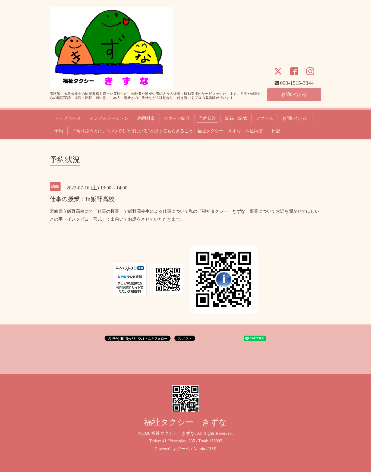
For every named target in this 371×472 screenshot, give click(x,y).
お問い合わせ (294, 94)
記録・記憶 (236, 118)
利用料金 (146, 118)
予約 (58, 131)
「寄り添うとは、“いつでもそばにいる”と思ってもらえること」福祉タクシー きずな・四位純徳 (167, 131)
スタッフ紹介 (177, 118)
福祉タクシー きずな (185, 422)
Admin (199, 448)
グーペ (183, 448)
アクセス (264, 118)
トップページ (67, 118)
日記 (276, 131)
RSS (212, 448)
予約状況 (207, 118)
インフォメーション (108, 118)
